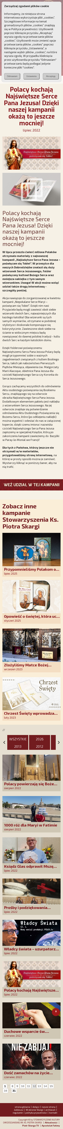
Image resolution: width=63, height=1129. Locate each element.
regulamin (18, 1112)
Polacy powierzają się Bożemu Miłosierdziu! (32, 786)
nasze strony (48, 1106)
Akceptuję (50, 76)
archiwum (50, 1109)
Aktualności (51, 1122)
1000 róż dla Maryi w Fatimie (30, 825)
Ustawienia (31, 76)
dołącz (35, 1106)
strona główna (22, 1106)
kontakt (53, 1112)
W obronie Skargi (34, 1109)
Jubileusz (18, 1109)
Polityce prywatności (24, 29)
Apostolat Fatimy (51, 1125)
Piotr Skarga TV (30, 1125)
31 (14, 1090)
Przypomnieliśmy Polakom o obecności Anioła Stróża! (30, 571)
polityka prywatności (36, 1112)
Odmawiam (12, 76)
